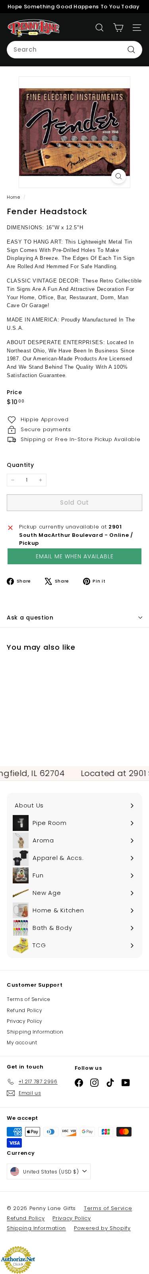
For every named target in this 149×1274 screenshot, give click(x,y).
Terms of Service (28, 999)
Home (14, 197)
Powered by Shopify (102, 1228)
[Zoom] (118, 176)
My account (22, 1042)
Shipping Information (35, 1031)
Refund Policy (24, 1010)
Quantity (20, 465)
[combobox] (74, 49)
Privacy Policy (25, 1021)
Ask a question (30, 618)
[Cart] (118, 27)
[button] (74, 556)
